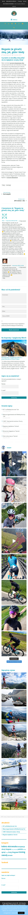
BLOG (3, 1)
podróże (20, 849)
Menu (15, 20)
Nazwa (3, 384)
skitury (24, 849)
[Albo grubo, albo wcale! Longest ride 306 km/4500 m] (14, 643)
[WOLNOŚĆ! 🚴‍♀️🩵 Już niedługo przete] (14, 566)
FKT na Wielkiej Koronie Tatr (11, 409)
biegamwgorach (7, 55)
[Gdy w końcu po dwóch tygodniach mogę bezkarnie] (14, 540)
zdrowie (10, 855)
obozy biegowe (6, 849)
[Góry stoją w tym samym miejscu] (14, 698)
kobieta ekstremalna (9, 846)
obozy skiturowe (14, 849)
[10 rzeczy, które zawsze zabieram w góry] (14, 749)
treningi (8, 185)
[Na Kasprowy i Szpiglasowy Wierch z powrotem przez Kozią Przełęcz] (14, 348)
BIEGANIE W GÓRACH (11, 1)
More (22, 368)
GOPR (24, 158)
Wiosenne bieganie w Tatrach (11, 431)
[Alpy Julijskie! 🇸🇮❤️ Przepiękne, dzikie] (14, 489)
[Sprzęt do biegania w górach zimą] (14, 767)
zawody (4, 855)
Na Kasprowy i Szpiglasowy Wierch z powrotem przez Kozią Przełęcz (11, 358)
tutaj (22, 141)
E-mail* (3, 390)
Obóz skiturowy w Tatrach (10, 436)
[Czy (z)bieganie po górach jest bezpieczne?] (14, 732)
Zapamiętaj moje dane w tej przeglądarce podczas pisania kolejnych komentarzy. (12, 324)
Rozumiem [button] (21, 913)
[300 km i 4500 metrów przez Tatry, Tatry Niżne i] (14, 592)
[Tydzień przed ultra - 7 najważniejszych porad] (14, 715)
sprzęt (3, 852)
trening (5, 816)
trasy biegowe (13, 852)
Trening (20, 1)
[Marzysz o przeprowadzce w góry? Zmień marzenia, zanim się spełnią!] (14, 784)
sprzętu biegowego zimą (17, 63)
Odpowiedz (23, 221)
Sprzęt (24, 1)
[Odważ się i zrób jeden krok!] (14, 680)
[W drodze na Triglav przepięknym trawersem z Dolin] (14, 463)
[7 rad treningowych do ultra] (14, 801)
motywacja (21, 846)
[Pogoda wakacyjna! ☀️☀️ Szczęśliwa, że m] (14, 618)
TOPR (19, 158)
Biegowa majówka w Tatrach (11, 426)
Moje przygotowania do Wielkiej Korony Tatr (14, 829)
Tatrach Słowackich (12, 177)
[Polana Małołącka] (14, 37)
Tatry (3, 185)
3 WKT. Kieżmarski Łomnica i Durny (12, 421)
